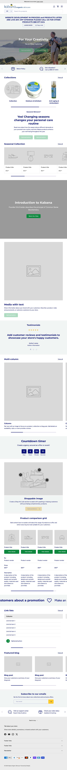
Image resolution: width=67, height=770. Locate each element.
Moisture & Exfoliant (33, 101)
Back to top (32, 720)
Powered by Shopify (25, 765)
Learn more (40, 1)
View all (60, 77)
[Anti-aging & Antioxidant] (54, 89)
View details (11, 551)
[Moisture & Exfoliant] (33, 89)
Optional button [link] (26, 50)
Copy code (40, 25)
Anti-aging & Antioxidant (54, 102)
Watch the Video (33, 216)
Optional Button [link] (32, 509)
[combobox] (33, 11)
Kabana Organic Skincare (14, 765)
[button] (58, 6)
